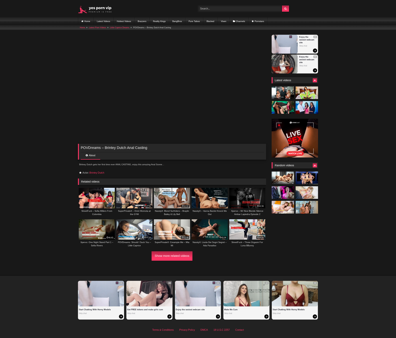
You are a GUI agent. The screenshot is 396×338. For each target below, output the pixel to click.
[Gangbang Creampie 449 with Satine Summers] (307, 178)
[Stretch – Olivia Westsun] (283, 178)
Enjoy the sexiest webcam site (307, 40)
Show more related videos (172, 255)
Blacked (210, 21)
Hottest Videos (124, 21)
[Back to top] (386, 329)
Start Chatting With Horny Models (95, 309)
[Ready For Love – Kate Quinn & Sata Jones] (283, 207)
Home (87, 21)
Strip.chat (303, 46)
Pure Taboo (194, 21)
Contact (239, 330)
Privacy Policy (187, 330)
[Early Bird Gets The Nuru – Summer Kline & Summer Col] (283, 92)
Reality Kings (159, 21)
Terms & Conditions (163, 330)
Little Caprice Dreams (119, 27)
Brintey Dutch (96, 172)
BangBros (177, 21)
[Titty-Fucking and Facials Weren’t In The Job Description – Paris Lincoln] (283, 192)
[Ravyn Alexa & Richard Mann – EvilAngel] (307, 92)
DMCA (204, 330)
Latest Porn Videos (97, 27)
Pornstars (259, 21)
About (91, 155)
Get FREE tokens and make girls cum (145, 309)
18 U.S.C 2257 (221, 330)
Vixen (223, 21)
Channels (240, 21)
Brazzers (142, 21)
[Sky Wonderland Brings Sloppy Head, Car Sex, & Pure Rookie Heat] (307, 192)
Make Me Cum (231, 309)
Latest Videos (103, 21)
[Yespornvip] (97, 9)
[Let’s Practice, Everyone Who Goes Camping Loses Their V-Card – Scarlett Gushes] (283, 107)
